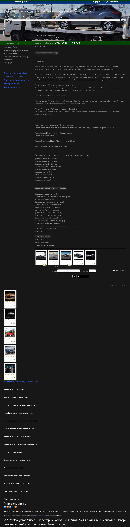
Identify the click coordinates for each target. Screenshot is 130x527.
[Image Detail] (12, 304)
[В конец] (87, 276)
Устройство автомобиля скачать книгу (18, 413)
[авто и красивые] (10, 332)
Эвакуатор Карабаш (63, 12)
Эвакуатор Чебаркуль (45, 12)
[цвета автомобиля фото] (66, 255)
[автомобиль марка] (78, 255)
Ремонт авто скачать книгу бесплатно (18, 436)
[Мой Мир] (10, 507)
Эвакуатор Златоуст (28, 12)
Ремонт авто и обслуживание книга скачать (20, 444)
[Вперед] (83, 276)
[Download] (45, 265)
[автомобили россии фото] (10, 295)
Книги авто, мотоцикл (12, 16)
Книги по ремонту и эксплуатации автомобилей (22, 405)
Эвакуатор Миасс (11, 12)
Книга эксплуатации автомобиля (16, 483)
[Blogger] (15, 507)
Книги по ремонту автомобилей (16, 397)
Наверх (121, 520)
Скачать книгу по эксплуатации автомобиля (20, 421)
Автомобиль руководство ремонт (17, 475)
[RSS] (125, 24)
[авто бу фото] (10, 350)
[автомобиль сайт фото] (41, 255)
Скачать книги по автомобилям (16, 491)
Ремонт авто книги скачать (14, 389)
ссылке (42, 515)
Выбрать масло (86, 12)
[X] (13, 507)
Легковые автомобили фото (14, 76)
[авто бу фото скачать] (10, 314)
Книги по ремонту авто (13, 452)
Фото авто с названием (12, 87)
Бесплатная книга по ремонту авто (17, 460)
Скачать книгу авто (11, 499)
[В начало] (74, 276)
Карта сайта (27, 16)
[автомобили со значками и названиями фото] (53, 255)
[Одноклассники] (7, 507)
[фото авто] (90, 255)
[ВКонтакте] (5, 507)
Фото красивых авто (12, 83)
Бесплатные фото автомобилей (15, 73)
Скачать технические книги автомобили (19, 428)
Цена (75, 12)
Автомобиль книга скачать (14, 468)
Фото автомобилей (101, 12)
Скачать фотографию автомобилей (17, 80)
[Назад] (79, 276)
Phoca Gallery (122, 285)
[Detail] (43, 265)
